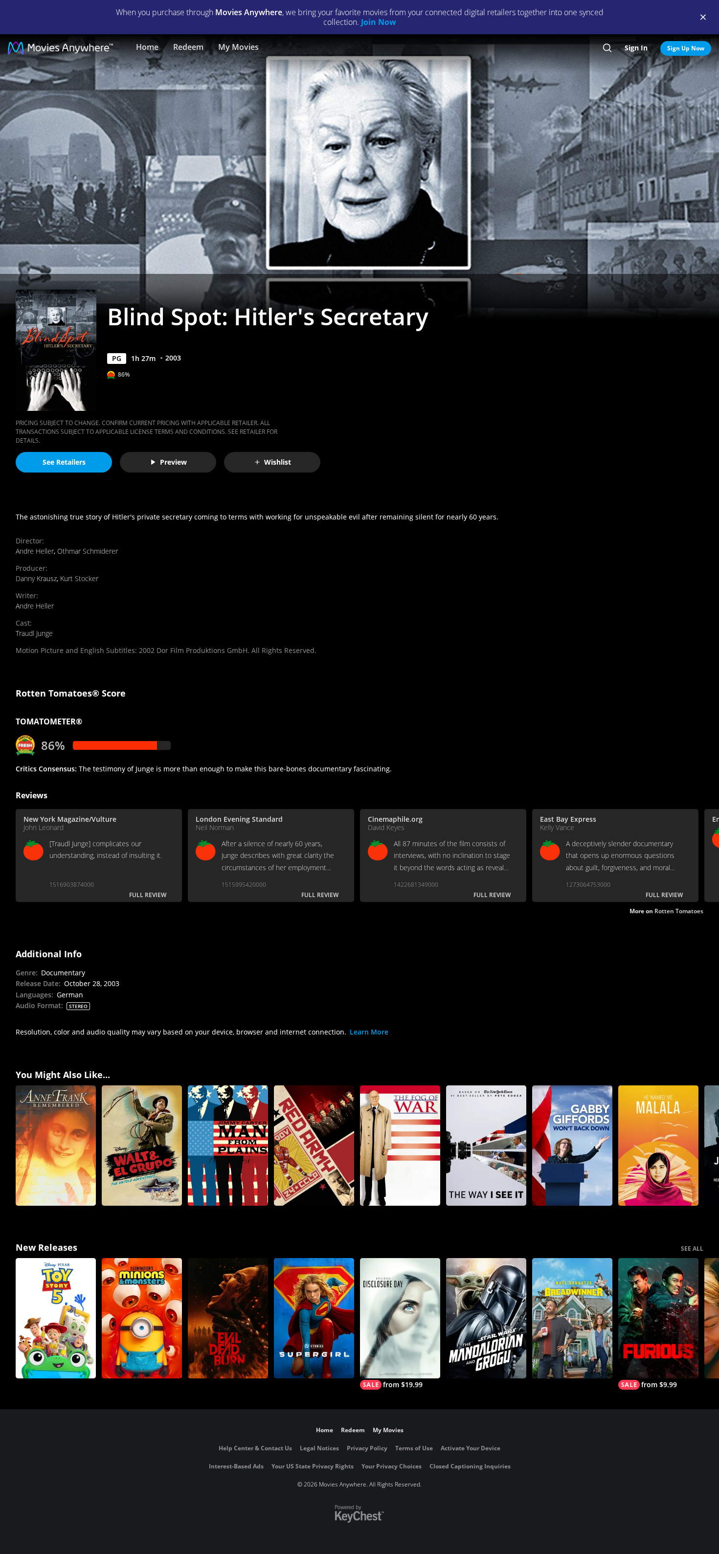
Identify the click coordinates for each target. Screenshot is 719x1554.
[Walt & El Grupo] (142, 1145)
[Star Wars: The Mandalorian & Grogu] (486, 1318)
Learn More (369, 1031)
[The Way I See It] (486, 1145)
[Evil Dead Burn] (228, 1318)
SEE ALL (692, 1248)
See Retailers (64, 462)
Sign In (636, 47)
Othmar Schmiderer (87, 551)
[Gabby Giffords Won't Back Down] (572, 1145)
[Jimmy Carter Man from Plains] (228, 1145)
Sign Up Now (685, 48)
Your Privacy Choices (391, 1466)
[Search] (607, 48)
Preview (173, 462)
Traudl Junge (34, 633)
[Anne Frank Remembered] (56, 1145)
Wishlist (277, 462)
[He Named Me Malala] (658, 1145)
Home (147, 47)
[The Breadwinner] (572, 1318)
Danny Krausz (36, 578)
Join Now (378, 22)
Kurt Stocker (79, 578)
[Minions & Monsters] (142, 1318)
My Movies (238, 47)
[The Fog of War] (400, 1145)
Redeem (188, 47)
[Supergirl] (314, 1318)
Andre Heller (35, 551)
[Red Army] (314, 1145)
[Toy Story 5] (56, 1318)
